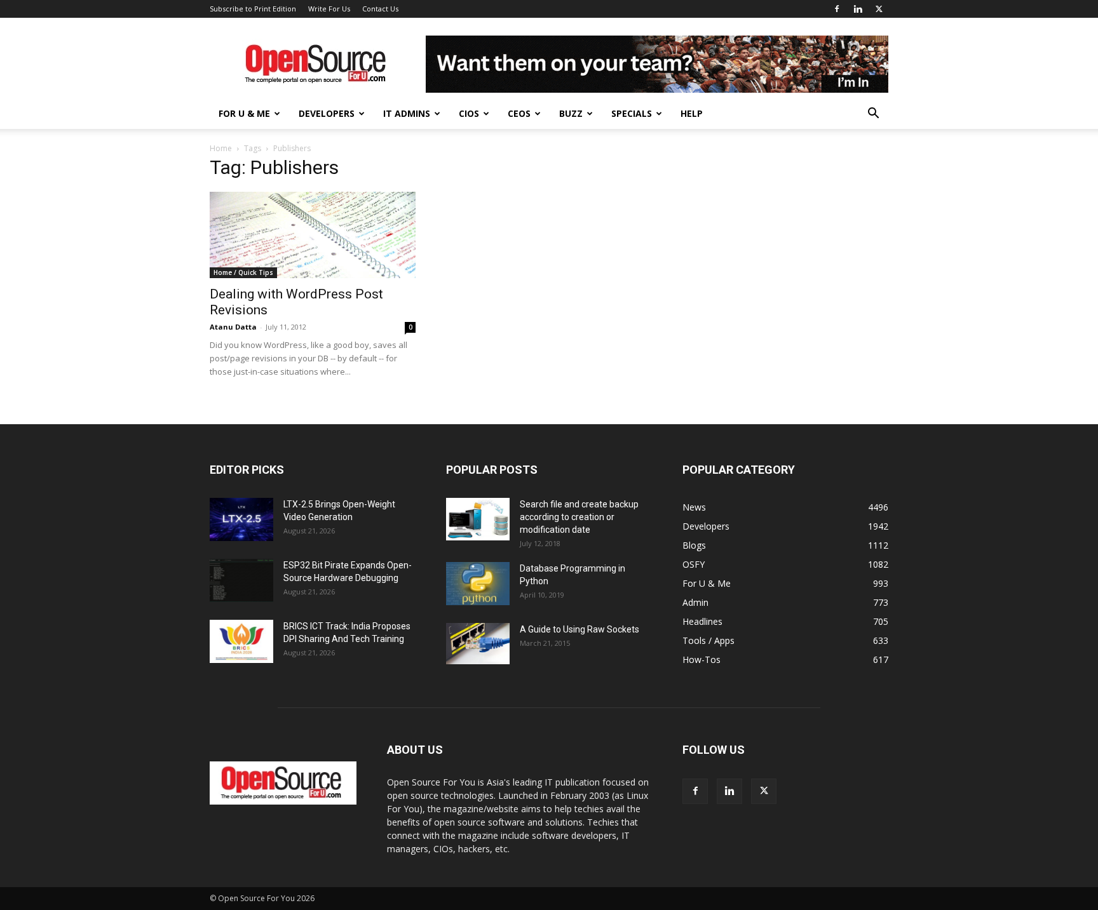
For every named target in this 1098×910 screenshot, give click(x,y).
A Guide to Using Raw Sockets (579, 629)
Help (692, 113)
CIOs (469, 113)
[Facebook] (836, 9)
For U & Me (244, 113)
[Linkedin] (857, 9)
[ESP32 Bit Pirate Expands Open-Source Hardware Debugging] (241, 581)
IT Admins (406, 113)
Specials (631, 113)
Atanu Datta (233, 326)
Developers (327, 113)
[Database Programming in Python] (478, 584)
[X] (878, 9)
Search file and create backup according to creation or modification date (579, 517)
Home (221, 148)
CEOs (519, 113)
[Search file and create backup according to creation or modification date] (478, 519)
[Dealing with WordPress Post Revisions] (313, 235)
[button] (873, 115)
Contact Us (380, 8)
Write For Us (329, 8)
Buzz (571, 113)
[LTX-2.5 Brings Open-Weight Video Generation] (241, 520)
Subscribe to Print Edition (253, 8)
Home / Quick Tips (243, 272)
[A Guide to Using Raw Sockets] (478, 644)
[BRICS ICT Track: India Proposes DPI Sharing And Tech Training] (241, 642)
